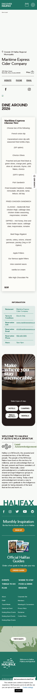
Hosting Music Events (9, 612)
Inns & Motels (11, 416)
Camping (25, 408)
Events (5, 580)
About (4, 596)
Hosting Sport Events (8, 616)
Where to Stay (26, 580)
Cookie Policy (22, 616)
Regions (22, 588)
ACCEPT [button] (18, 690)
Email (29, 80)
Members (21, 600)
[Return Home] (7, 5)
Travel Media (6, 604)
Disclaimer (21, 612)
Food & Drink (25, 584)
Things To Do (9, 584)
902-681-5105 (21, 336)
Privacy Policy (22, 608)
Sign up (18, 530)
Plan (4, 588)
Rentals (25, 416)
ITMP (3, 600)
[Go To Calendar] (27, 5)
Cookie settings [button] (28, 687)
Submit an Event (7, 608)
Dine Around (5, 12)
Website (7, 80)
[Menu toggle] (33, 5)
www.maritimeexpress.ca (24, 322)
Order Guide (18, 570)
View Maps (18, 639)
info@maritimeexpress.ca (24, 329)
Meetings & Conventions (26, 604)
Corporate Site (22, 596)
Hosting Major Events (9, 620)
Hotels (12, 408)
